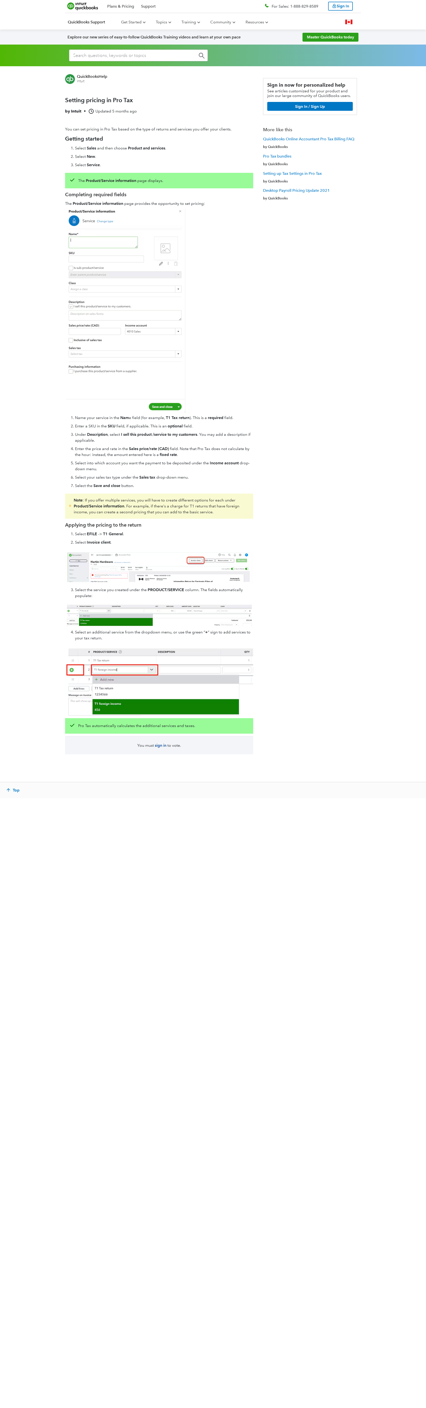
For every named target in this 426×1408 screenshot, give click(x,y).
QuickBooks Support (86, 22)
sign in (160, 745)
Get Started (131, 22)
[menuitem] (89, 22)
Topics (161, 22)
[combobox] (138, 55)
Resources (255, 22)
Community (220, 22)
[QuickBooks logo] (82, 6)
